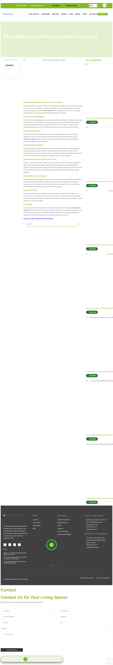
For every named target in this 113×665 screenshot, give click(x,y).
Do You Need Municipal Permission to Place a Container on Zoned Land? (15, 558)
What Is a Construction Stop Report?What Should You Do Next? (15, 553)
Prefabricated (45, 14)
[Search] (25, 659)
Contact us (102, 14)
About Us (36, 14)
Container (64, 14)
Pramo (18, 41)
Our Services (37, 522)
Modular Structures (62, 531)
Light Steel (55, 14)
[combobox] (12, 659)
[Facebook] (5, 544)
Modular (77, 14)
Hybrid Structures (62, 522)
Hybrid (85, 14)
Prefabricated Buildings (64, 534)
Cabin (71, 14)
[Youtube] (19, 544)
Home (31, 14)
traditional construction (30, 139)
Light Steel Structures (63, 519)
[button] (14, 65)
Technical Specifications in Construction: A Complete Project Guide (15, 562)
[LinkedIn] (14, 544)
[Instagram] (9, 544)
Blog (34, 528)
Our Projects (93, 14)
